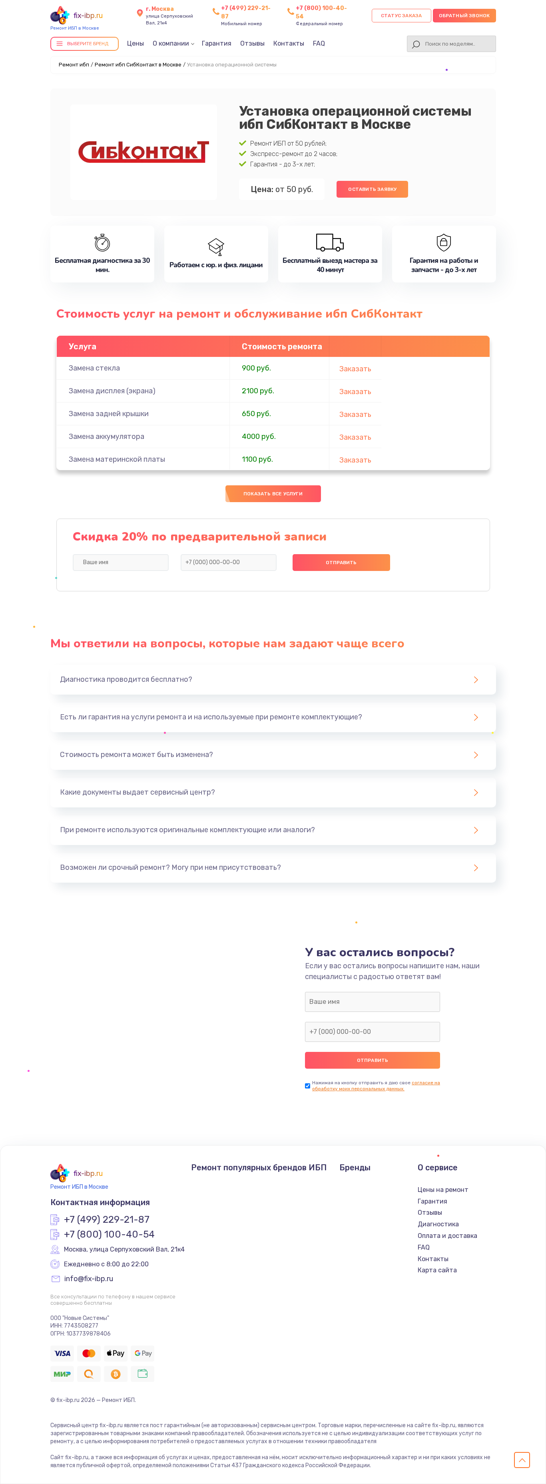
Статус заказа (401, 15)
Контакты (288, 43)
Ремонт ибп (74, 65)
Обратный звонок (464, 15)
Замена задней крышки (109, 413)
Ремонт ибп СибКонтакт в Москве (138, 65)
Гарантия (216, 43)
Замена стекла (94, 368)
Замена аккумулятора (106, 436)
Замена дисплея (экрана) (112, 391)
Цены (135, 43)
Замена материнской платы (117, 459)
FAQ (319, 43)
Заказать (355, 368)
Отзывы (252, 43)
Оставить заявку (372, 189)
